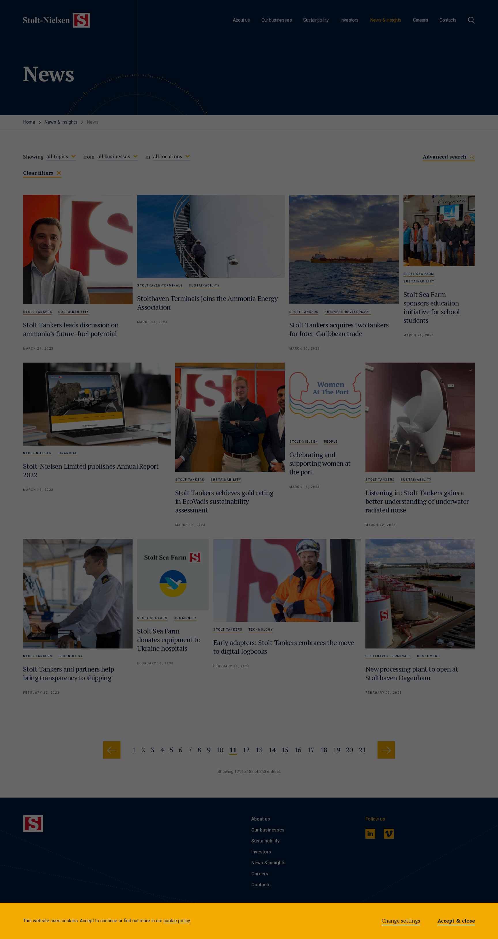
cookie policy (176, 920)
